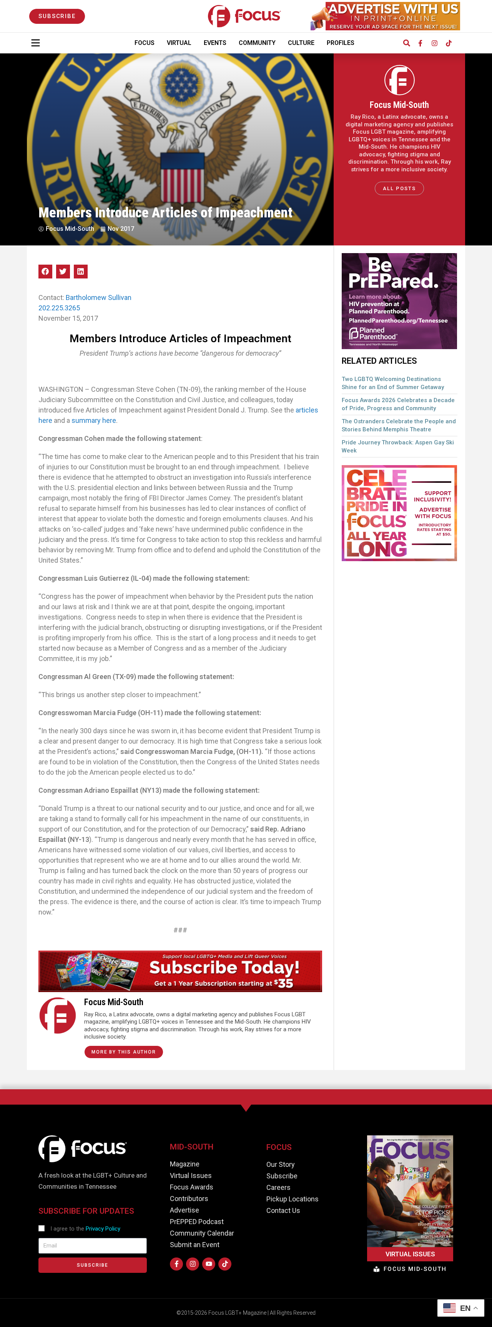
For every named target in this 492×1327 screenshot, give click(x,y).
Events (215, 42)
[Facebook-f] (420, 43)
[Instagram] (434, 43)
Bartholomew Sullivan (98, 297)
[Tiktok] (448, 43)
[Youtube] (208, 1264)
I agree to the (85, 1228)
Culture (301, 42)
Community (257, 42)
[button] (406, 43)
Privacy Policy (103, 1228)
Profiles (340, 42)
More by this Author (123, 1052)
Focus (145, 42)
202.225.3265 (59, 308)
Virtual (179, 42)
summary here (93, 420)
